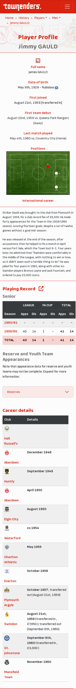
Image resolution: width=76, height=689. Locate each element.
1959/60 (10, 331)
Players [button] (39, 18)
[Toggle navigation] (67, 6)
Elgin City (11, 519)
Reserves (13, 392)
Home (9, 18)
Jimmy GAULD (20, 23)
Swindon (10, 624)
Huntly (9, 481)
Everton (10, 581)
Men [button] (54, 18)
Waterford (12, 538)
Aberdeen (11, 463)
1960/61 (11, 323)
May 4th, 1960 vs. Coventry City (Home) (38, 138)
